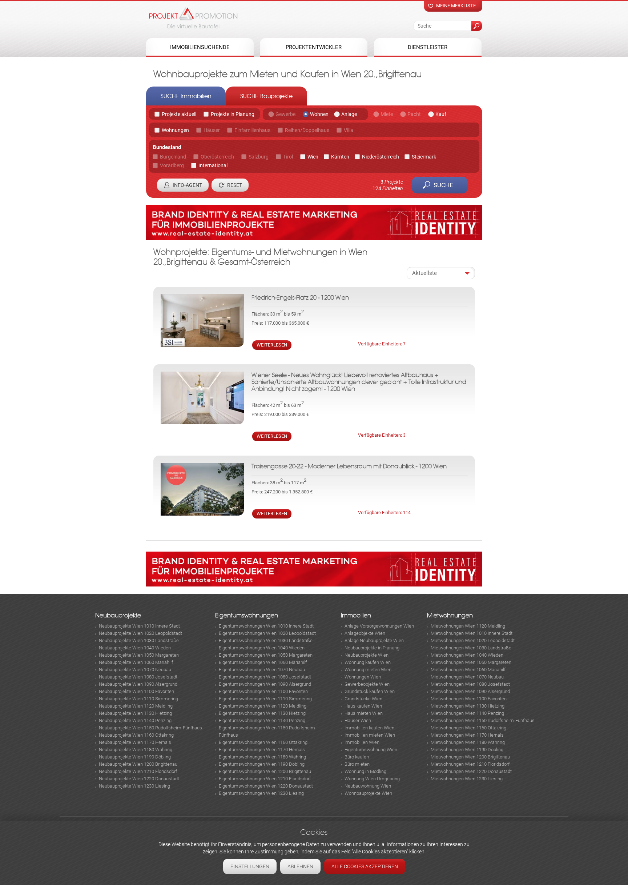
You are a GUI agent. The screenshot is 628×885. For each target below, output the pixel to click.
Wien (312, 157)
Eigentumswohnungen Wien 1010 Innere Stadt (266, 626)
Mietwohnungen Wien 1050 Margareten (471, 662)
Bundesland (167, 147)
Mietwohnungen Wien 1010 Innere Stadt (471, 633)
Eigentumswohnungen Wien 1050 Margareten (266, 655)
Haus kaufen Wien (363, 706)
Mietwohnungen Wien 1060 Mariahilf (468, 669)
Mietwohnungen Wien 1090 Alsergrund (470, 691)
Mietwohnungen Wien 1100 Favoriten (469, 698)
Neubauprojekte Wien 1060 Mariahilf (136, 662)
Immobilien (356, 615)
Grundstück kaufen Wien (370, 691)
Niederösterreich (380, 157)
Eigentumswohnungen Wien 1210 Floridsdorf (265, 778)
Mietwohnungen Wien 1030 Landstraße (471, 647)
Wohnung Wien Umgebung (372, 778)
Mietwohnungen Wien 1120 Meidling (468, 626)
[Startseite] (193, 17)
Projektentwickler (314, 47)
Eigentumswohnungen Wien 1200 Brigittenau (265, 771)
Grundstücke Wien (363, 698)
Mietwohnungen (450, 615)
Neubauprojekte (118, 615)
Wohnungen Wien (363, 677)
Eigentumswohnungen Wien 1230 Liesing (261, 793)
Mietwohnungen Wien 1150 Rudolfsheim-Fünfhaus (483, 720)
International (213, 165)
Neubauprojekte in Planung (372, 647)
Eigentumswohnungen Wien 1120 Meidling (262, 706)
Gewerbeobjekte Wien (367, 684)
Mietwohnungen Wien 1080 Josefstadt (470, 684)
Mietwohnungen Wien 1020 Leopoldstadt (473, 640)
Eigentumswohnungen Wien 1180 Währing (262, 757)
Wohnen (319, 114)
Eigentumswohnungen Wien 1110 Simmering (265, 698)
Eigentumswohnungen (246, 615)
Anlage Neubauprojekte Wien (374, 640)
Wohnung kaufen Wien (368, 662)
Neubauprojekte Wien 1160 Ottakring (136, 735)
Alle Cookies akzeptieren (364, 866)
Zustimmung (269, 851)
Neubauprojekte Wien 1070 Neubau (135, 669)
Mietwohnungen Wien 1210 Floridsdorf (470, 764)
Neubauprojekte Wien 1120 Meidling (136, 706)
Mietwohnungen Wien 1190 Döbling (467, 749)
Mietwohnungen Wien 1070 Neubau (467, 677)
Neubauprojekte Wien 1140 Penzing (135, 720)
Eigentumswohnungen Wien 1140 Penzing (262, 720)
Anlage (349, 114)
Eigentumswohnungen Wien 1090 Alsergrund (265, 684)
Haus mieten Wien (364, 713)
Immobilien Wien (362, 742)
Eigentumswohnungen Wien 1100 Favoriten (263, 691)
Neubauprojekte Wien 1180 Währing (135, 749)
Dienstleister (427, 47)
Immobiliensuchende (200, 47)
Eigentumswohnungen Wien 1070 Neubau (262, 669)
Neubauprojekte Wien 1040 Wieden (135, 647)
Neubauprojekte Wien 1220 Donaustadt (139, 778)
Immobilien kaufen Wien (369, 727)
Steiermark (424, 157)
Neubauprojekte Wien (367, 655)
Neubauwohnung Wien (368, 786)
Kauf (440, 114)
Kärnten (340, 157)
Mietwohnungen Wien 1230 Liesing (467, 778)
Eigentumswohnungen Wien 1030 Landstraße (266, 640)
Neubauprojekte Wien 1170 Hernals (135, 742)
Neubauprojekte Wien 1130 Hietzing (135, 713)
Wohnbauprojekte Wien (368, 793)
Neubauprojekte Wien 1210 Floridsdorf (138, 771)
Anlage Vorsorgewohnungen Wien (379, 626)
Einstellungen (249, 866)
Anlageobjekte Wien (365, 633)
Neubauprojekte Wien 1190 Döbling (135, 757)
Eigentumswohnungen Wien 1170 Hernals (262, 749)
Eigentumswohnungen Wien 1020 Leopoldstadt (267, 633)
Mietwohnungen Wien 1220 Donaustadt (471, 771)
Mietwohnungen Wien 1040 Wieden (467, 655)
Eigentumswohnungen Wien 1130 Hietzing (262, 713)
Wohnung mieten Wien (368, 669)
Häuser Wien (358, 720)
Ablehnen (300, 866)
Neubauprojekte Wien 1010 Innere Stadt (139, 626)
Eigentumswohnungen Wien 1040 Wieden (262, 647)
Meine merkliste (456, 5)
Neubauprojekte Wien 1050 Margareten (139, 655)
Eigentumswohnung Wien (371, 749)
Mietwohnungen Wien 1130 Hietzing (467, 706)
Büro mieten (357, 764)
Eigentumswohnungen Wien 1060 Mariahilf (263, 662)
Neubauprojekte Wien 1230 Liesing (134, 786)
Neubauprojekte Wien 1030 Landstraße (139, 640)
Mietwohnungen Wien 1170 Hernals (467, 735)
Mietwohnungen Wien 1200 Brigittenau (470, 757)
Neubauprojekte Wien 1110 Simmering (138, 698)
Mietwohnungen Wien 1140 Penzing (467, 713)
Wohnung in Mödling (365, 771)
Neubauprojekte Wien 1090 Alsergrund (138, 684)
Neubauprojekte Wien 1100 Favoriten (136, 691)
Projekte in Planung (232, 114)
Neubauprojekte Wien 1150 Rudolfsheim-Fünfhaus (150, 727)
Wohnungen (175, 130)
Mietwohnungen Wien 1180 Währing (468, 742)
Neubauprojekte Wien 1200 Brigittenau (138, 764)
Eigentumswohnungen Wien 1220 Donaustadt (266, 786)
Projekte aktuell (179, 114)
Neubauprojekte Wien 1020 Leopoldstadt (140, 633)
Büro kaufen (357, 757)
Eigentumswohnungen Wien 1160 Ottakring (263, 742)
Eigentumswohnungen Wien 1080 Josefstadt (265, 677)
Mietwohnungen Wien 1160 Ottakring (468, 727)
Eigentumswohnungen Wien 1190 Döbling (262, 764)
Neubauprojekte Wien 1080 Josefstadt (138, 677)
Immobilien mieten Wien (370, 735)
